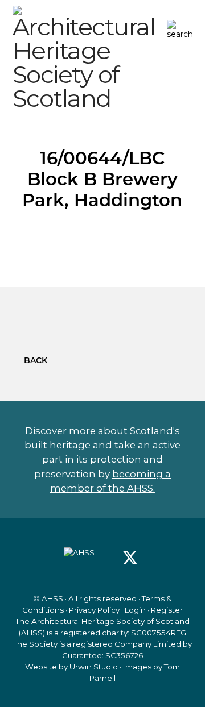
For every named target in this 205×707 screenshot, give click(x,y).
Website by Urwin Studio (71, 666)
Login (135, 609)
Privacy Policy (94, 609)
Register (167, 609)
